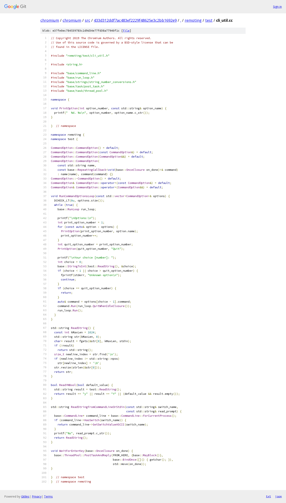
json (278, 496)
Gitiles (25, 496)
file (126, 30)
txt (268, 496)
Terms (48, 496)
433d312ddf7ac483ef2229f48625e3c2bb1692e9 (135, 20)
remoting (193, 20)
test (209, 20)
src (87, 20)
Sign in (277, 7)
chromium (49, 20)
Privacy (36, 496)
